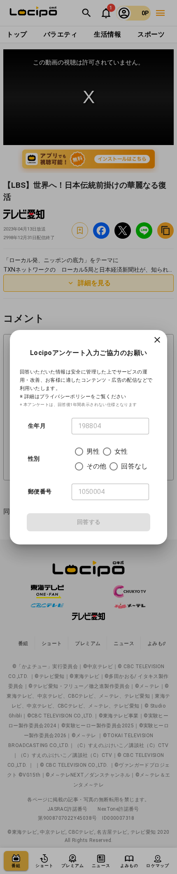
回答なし (134, 466)
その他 (96, 466)
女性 (121, 451)
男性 (93, 451)
